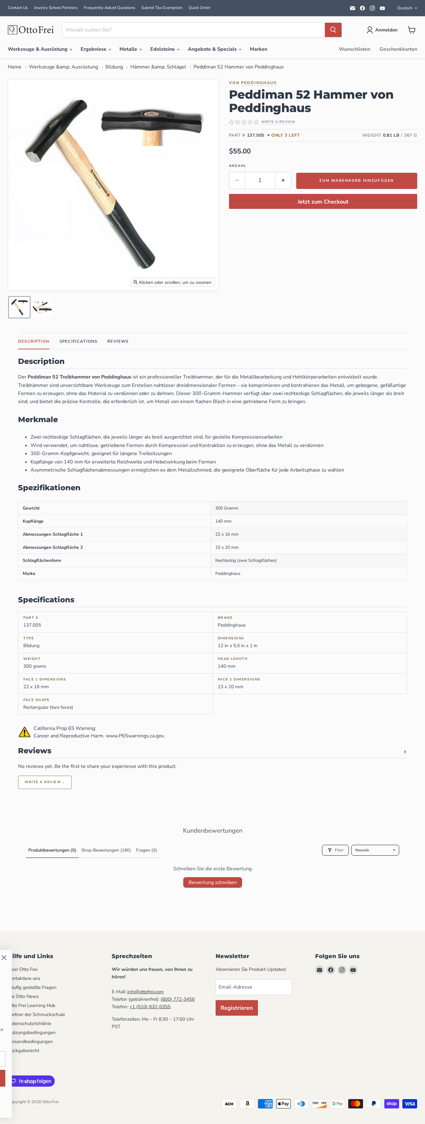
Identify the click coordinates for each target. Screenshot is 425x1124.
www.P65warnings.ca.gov (135, 735)
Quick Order (200, 8)
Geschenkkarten (398, 49)
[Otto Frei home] (31, 30)
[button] (383, 30)
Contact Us (18, 8)
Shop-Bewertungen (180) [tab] (106, 850)
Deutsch (404, 8)
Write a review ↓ (45, 782)
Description (33, 341)
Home (14, 66)
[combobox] (193, 30)
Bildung (114, 66)
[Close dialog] (241, 957)
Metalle (128, 49)
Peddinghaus (259, 82)
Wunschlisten (354, 49)
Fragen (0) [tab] (146, 850)
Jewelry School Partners (55, 8)
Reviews (117, 341)
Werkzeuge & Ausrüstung (38, 49)
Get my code (188, 1078)
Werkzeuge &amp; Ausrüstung (63, 66)
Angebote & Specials (213, 49)
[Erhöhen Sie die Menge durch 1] (283, 180)
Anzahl (238, 165)
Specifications (78, 341)
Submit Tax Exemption (161, 8)
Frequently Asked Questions (109, 8)
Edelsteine (163, 49)
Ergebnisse (94, 49)
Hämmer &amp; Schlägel (158, 66)
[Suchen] (333, 30)
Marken (258, 49)
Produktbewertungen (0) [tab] (52, 850)
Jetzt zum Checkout (323, 201)
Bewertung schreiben (213, 882)
